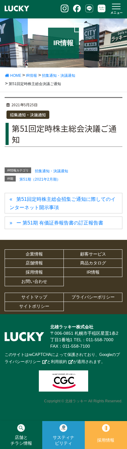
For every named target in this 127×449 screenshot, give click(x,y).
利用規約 (59, 361)
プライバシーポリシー (93, 297)
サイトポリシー (34, 306)
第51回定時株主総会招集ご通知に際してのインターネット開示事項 (63, 203)
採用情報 (34, 272)
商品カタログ (93, 262)
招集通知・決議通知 (28, 115)
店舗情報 (34, 262)
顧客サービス (93, 254)
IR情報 (93, 272)
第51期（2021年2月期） (39, 179)
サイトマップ (34, 297)
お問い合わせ (34, 281)
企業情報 (34, 254)
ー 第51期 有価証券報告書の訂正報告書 (59, 222)
